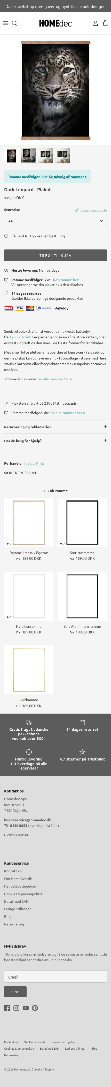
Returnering (14, 924)
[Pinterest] (35, 1008)
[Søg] (17, 23)
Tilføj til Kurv (55, 255)
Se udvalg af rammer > (68, 176)
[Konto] (94, 23)
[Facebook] (7, 1008)
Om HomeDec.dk (18, 878)
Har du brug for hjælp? (23, 440)
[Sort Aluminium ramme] (82, 596)
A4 (10, 221)
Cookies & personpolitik (23, 893)
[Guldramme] (28, 669)
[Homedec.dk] (55, 23)
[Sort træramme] (82, 522)
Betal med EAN (16, 901)
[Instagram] (16, 1008)
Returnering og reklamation (27, 426)
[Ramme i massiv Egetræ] (28, 522)
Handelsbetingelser (20, 886)
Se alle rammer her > (55, 379)
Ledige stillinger (17, 908)
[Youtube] (26, 1008)
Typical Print (20, 337)
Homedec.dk (22, 1069)
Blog (8, 916)
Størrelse (12, 209)
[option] (55, 90)
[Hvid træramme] (28, 596)
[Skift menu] (5, 23)
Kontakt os (13, 870)
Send (15, 992)
